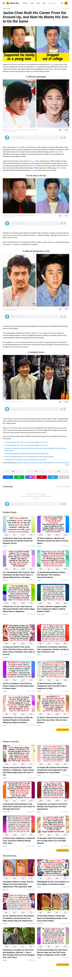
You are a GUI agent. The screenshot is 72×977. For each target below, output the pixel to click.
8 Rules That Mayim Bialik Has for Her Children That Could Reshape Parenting (29, 456)
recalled (9, 428)
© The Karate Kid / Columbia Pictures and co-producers (16, 308)
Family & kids (6, 8)
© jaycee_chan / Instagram (9, 131)
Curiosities (6, 657)
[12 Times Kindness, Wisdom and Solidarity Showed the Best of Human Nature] (53, 524)
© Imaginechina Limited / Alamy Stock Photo (13, 401)
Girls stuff (5, 889)
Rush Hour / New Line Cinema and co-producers (31, 462)
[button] (13, 471)
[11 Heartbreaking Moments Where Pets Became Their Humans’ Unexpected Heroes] (53, 559)
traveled (32, 170)
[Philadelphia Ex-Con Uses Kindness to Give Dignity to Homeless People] (53, 868)
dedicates (38, 333)
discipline (57, 152)
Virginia (58, 168)
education (33, 165)
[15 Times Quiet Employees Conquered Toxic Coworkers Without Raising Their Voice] (19, 824)
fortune (35, 67)
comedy (51, 64)
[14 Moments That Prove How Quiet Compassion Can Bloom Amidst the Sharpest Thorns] (19, 524)
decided (15, 342)
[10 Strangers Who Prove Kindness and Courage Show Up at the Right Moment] (53, 824)
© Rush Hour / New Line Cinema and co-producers (15, 215)
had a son (33, 161)
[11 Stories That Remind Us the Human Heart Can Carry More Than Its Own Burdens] (53, 704)
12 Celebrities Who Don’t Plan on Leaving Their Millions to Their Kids (26, 442)
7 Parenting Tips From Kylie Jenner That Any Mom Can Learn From (25, 459)
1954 (18, 147)
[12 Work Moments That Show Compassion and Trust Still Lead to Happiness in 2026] (53, 670)
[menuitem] (25, 3)
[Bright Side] (12, 3)
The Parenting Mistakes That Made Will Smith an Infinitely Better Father (27, 453)
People (5, 546)
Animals (39, 957)
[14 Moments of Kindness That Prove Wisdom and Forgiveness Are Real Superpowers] (53, 790)
